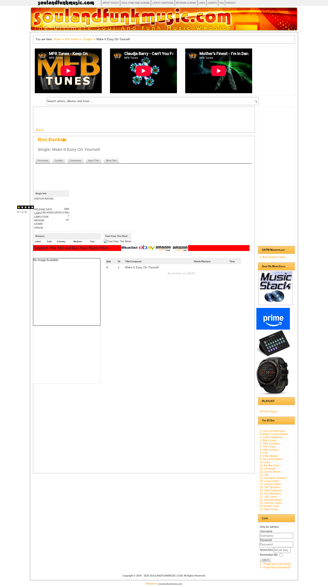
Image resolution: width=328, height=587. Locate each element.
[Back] (39, 130)
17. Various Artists (270, 484)
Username (266, 531)
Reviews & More (186, 3)
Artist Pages (110, 3)
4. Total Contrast (269, 443)
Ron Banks (72, 39)
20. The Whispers (270, 493)
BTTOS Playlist (269, 411)
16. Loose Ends (269, 481)
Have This (93, 160)
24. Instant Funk (269, 506)
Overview (42, 160)
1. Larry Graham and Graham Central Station (274, 432)
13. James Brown (270, 471)
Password (266, 540)
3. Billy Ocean (268, 440)
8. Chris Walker (269, 456)
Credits (59, 160)
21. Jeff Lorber (268, 496)
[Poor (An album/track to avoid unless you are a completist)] (19, 207)
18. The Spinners (270, 487)
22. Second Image (271, 499)
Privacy (231, 3)
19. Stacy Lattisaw (271, 490)
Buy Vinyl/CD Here (274, 257)
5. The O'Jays (268, 446)
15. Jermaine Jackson (273, 478)
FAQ (221, 3)
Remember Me (269, 554)
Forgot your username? (277, 564)
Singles (88, 39)
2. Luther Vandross (271, 437)
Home (57, 39)
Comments (75, 160)
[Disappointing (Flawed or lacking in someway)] (20, 207)
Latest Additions (163, 3)
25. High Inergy (269, 509)
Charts (212, 3)
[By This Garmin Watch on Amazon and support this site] (273, 394)
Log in (265, 559)
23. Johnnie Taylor (271, 503)
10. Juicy (265, 462)
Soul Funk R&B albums (135, 3)
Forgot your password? (277, 567)
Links (202, 3)
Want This (111, 160)
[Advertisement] (116, 119)
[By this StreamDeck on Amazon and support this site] (273, 355)
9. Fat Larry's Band (271, 459)
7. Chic (264, 452)
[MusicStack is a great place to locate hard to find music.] (130, 248)
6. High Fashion (269, 449)
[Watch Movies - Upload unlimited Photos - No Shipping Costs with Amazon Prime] (273, 328)
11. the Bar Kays (269, 465)
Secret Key (267, 549)
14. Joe (264, 474)
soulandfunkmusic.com (170, 583)
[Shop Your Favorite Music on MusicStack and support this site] (275, 303)
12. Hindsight (268, 468)
